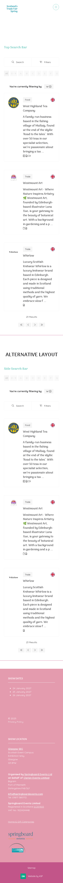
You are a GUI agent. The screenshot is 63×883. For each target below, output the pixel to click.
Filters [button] (48, 63)
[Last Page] (42, 325)
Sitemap (31, 867)
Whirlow (28, 256)
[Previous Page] (28, 325)
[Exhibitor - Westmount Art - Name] (31, 202)
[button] (56, 7)
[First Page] (21, 325)
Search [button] (21, 63)
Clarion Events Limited (36, 777)
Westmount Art (33, 183)
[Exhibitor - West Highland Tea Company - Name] (31, 127)
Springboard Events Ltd (38, 774)
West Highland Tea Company (35, 108)
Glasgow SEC (15, 748)
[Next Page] (35, 325)
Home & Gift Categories (21, 821)
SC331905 (39, 806)
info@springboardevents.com (25, 794)
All (6, 73)
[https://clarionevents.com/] (17, 852)
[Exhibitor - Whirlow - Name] (31, 277)
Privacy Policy (15, 721)
